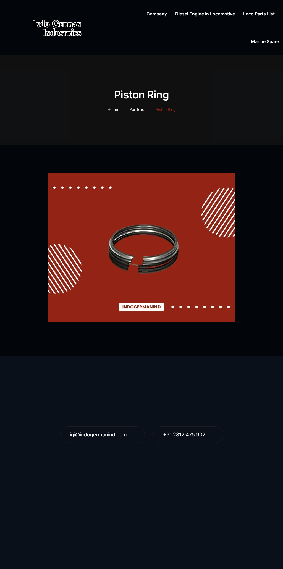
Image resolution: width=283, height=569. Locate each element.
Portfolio (136, 109)
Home (113, 109)
